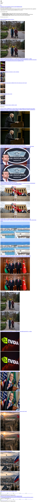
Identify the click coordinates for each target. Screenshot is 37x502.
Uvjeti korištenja (17, 497)
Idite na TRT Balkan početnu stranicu (7, 19)
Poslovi (12, 497)
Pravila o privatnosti (23, 497)
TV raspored (2, 497)
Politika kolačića (30, 497)
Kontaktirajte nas (8, 497)
